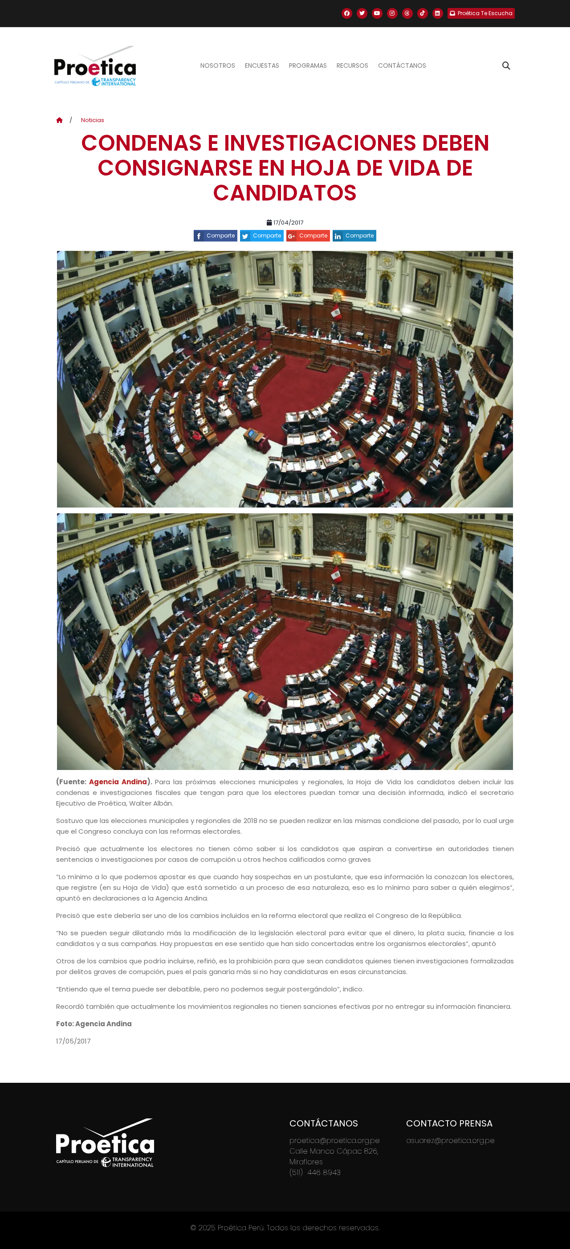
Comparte (221, 235)
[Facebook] (347, 13)
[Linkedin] (437, 13)
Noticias (92, 120)
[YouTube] (377, 13)
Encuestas (262, 65)
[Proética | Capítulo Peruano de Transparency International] (95, 66)
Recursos (352, 65)
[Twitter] (362, 13)
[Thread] (407, 13)
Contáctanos (402, 65)
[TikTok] (422, 13)
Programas (308, 65)
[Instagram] (392, 13)
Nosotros (217, 65)
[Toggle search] (506, 66)
